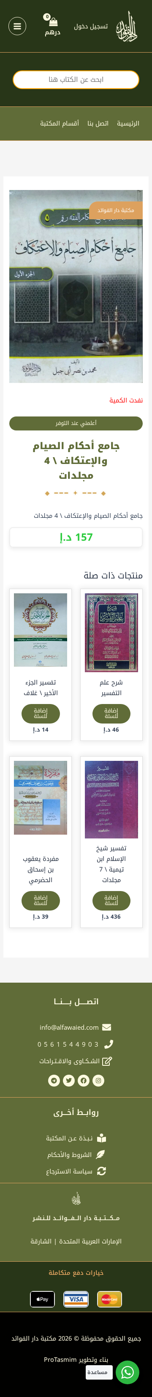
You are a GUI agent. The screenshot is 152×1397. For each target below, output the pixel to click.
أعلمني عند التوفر (76, 423)
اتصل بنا (98, 123)
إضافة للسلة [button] (111, 713)
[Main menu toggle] (17, 26)
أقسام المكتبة (59, 123)
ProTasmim (76, 1360)
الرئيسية (128, 123)
